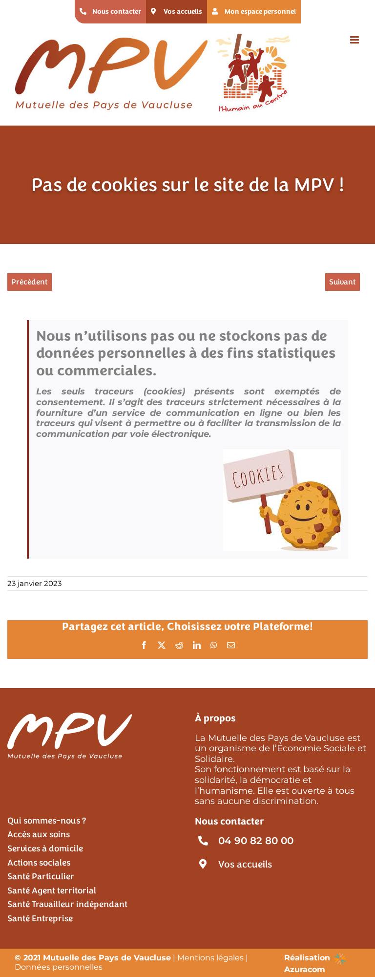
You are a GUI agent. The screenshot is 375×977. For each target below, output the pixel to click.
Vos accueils (245, 864)
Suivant (342, 282)
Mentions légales (210, 957)
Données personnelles (59, 967)
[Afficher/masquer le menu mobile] (355, 40)
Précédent (29, 282)
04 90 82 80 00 (255, 841)
